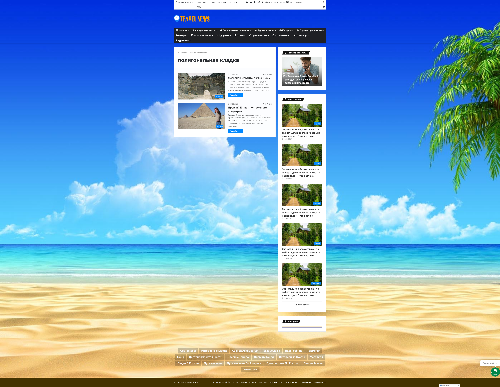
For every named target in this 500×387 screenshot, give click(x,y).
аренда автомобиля (245, 350)
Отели (240, 35)
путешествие (213, 363)
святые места (313, 363)
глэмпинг (314, 350)
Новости (183, 30)
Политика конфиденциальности (312, 382)
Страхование (281, 35)
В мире (182, 35)
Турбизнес (183, 40)
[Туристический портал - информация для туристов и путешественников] (192, 19)
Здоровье (223, 35)
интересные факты (292, 357)
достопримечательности (205, 357)
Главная (183, 52)
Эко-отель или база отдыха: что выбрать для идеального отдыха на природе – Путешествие (301, 132)
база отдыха (271, 350)
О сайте (212, 2)
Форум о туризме (240, 382)
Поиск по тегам (290, 382)
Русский (445, 385)
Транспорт (302, 35)
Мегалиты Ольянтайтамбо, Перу (249, 78)
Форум (199, 7)
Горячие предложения (311, 30)
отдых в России (188, 363)
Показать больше (302, 305)
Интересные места (204, 30)
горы (180, 357)
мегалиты (316, 357)
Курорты (287, 30)
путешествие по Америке (244, 363)
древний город (264, 357)
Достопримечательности (235, 30)
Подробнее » (235, 95)
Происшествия (259, 35)
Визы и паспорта (202, 35)
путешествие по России (282, 363)
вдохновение (293, 350)
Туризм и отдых (265, 30)
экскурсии (250, 369)
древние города (238, 357)
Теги (235, 2)
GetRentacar (188, 350)
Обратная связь (224, 2)
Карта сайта (201, 2)
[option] (302, 71)
